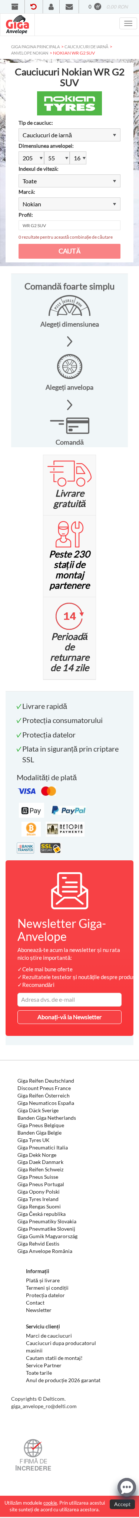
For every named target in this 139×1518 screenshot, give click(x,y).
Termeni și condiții (47, 1288)
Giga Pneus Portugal (40, 1184)
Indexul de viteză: (39, 169)
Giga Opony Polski (38, 1191)
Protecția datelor (45, 1295)
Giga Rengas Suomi (39, 1206)
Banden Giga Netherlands (46, 1118)
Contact (35, 1302)
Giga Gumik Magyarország (47, 1236)
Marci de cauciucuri (49, 1335)
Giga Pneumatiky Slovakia (46, 1221)
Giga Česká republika (41, 1214)
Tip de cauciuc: (36, 123)
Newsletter (39, 1310)
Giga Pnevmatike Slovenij (46, 1229)
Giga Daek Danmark (40, 1162)
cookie (50, 1503)
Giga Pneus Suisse (37, 1177)
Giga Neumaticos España (45, 1103)
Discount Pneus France (44, 1088)
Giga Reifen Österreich (43, 1095)
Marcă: (27, 192)
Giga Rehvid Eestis (38, 1243)
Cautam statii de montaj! (54, 1358)
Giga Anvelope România (44, 1251)
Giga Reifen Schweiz (40, 1169)
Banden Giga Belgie (39, 1132)
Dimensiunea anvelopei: (46, 146)
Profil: (26, 215)
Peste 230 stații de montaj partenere (69, 569)
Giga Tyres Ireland (38, 1199)
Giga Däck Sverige (38, 1110)
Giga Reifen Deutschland (45, 1080)
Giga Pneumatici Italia (42, 1147)
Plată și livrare (43, 1280)
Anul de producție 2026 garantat (63, 1380)
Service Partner (44, 1365)
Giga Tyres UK (33, 1140)
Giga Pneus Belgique (40, 1125)
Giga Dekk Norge (36, 1155)
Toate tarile (39, 1373)
